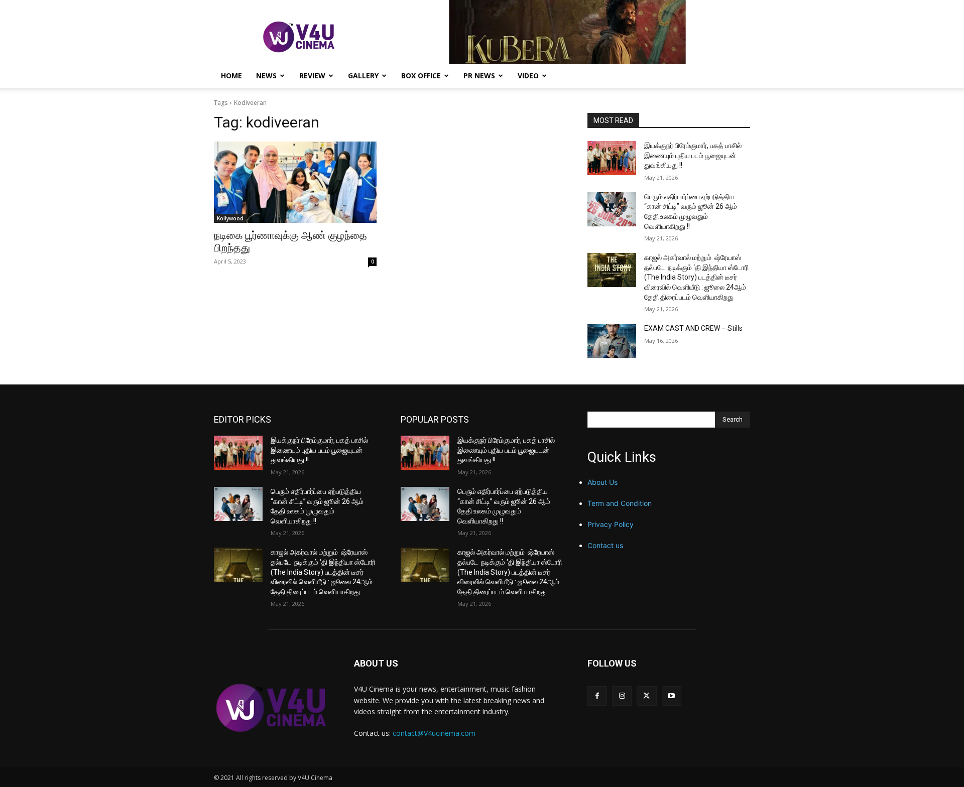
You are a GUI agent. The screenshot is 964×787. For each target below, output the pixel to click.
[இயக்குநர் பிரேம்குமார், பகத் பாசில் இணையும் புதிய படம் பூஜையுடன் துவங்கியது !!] (611, 158)
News (266, 75)
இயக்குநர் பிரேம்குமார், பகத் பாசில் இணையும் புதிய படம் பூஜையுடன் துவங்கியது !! (693, 155)
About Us (602, 482)
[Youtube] (671, 696)
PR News (479, 75)
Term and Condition (619, 503)
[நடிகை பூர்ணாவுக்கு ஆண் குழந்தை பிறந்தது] (295, 182)
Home (231, 75)
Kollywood (230, 218)
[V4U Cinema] (272, 707)
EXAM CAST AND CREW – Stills (693, 328)
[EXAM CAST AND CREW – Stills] (611, 341)
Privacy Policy (610, 524)
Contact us (605, 545)
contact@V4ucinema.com (434, 733)
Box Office (421, 75)
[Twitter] (646, 696)
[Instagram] (622, 696)
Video (528, 75)
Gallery (363, 75)
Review (312, 75)
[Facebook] (597, 696)
